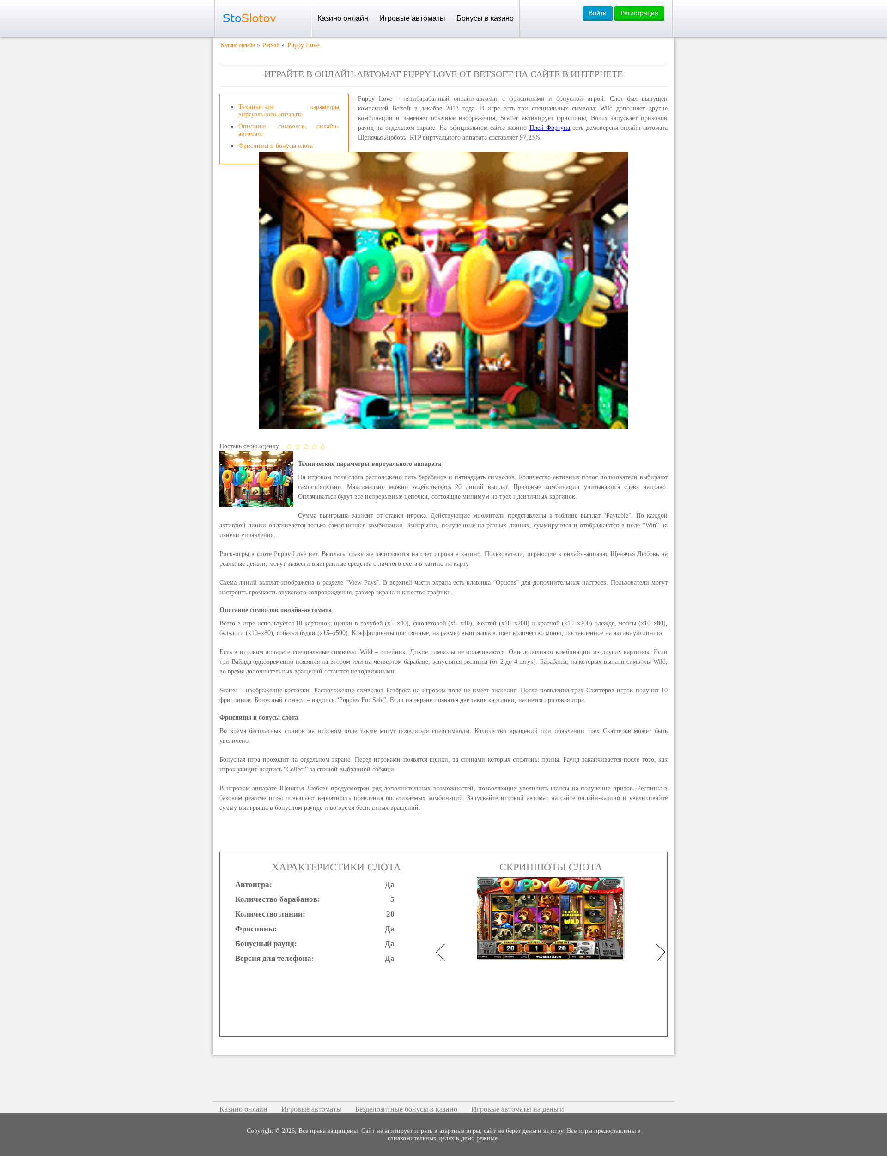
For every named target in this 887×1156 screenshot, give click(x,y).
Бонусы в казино (485, 18)
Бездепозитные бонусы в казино (406, 1109)
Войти (598, 13)
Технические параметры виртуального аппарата (288, 111)
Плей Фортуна (549, 127)
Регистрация (639, 13)
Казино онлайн (342, 18)
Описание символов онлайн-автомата (288, 130)
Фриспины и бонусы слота (275, 145)
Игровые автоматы (412, 18)
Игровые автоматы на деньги (517, 1109)
